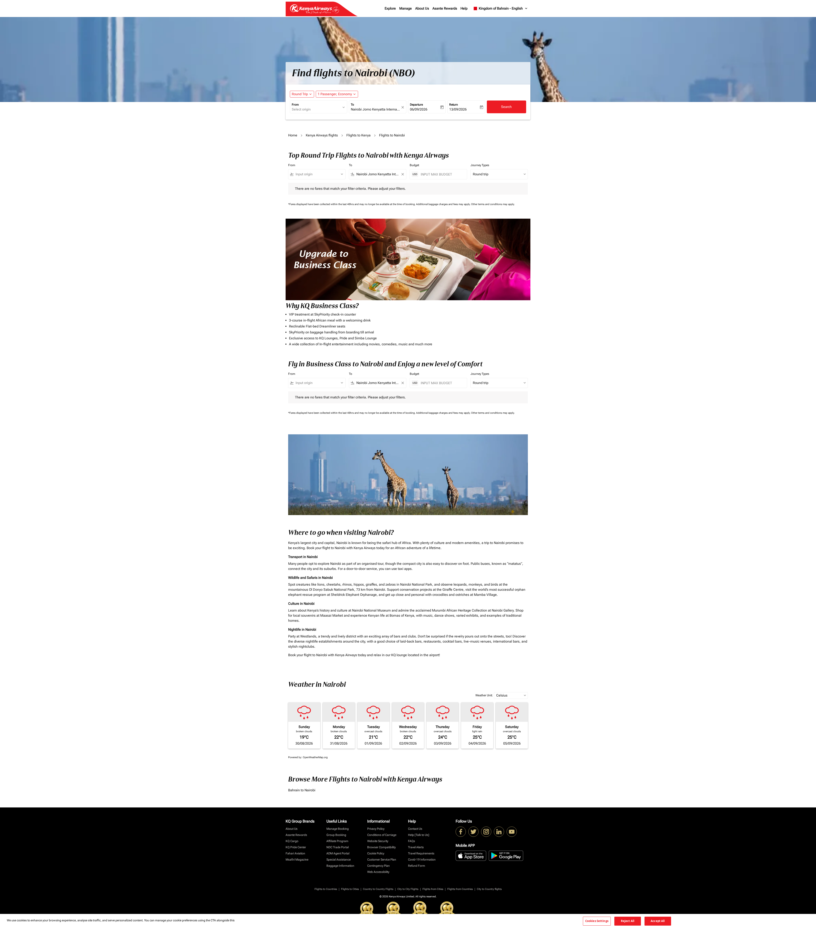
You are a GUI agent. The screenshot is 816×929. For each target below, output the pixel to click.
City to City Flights (407, 889)
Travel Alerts (416, 847)
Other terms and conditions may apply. (493, 204)
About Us (422, 8)
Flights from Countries (460, 889)
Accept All (658, 921)
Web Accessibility (378, 872)
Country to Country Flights (378, 889)
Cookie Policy (375, 853)
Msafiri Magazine (297, 859)
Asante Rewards (444, 8)
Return (453, 104)
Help (464, 8)
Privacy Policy (375, 828)
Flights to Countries (325, 889)
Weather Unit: (484, 695)
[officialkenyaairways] (486, 832)
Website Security (377, 841)
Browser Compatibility (381, 847)
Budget (414, 165)
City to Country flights (489, 889)
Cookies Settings (596, 921)
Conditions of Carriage (381, 835)
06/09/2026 (418, 109)
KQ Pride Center (296, 847)
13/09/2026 (458, 109)
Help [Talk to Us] (418, 835)
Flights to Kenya (358, 135)
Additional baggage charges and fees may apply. (443, 204)
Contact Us (415, 828)
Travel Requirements (421, 853)
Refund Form (416, 865)
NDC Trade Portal (337, 847)
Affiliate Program (337, 841)
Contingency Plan (378, 865)
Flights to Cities (350, 889)
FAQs (411, 841)
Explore (390, 8)
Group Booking (336, 835)
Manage (405, 8)
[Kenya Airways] (461, 832)
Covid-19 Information (422, 859)
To (352, 104)
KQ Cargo (292, 841)
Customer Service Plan (381, 859)
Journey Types (479, 165)
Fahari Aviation (295, 853)
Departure (416, 104)
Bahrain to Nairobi (301, 790)
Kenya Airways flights (322, 135)
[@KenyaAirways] (473, 832)
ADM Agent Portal (337, 853)
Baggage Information (340, 865)
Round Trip (300, 94)
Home (292, 135)
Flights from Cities (432, 889)
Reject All (627, 921)
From (295, 104)
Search (506, 107)
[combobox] (316, 109)
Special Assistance (338, 859)
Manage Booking (337, 828)
